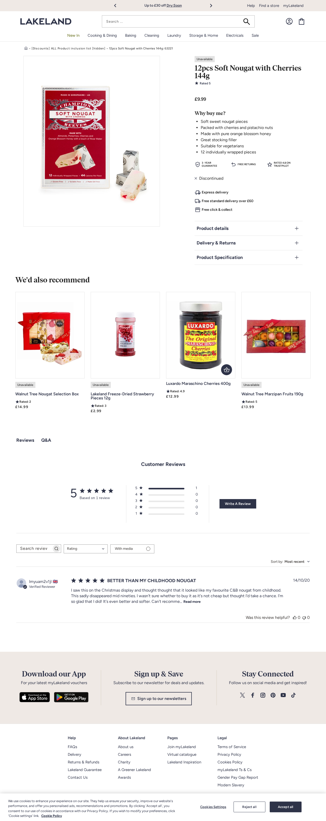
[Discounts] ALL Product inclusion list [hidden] (68, 48)
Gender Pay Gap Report (238, 777)
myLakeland (293, 5)
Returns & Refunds (83, 762)
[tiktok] (293, 695)
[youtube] (283, 695)
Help (251, 5)
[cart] (301, 21)
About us (125, 747)
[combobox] (178, 21)
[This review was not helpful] (304, 617)
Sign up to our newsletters (161, 698)
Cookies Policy (230, 762)
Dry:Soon (174, 5)
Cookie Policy (51, 816)
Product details (212, 228)
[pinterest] (273, 695)
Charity (124, 762)
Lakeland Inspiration (184, 762)
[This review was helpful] (294, 617)
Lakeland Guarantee (85, 769)
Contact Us (78, 777)
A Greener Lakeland (134, 769)
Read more (192, 602)
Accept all (285, 807)
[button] (118, 5)
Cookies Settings (213, 807)
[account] (289, 21)
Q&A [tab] (46, 440)
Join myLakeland (181, 747)
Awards (124, 777)
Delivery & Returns (216, 243)
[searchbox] (34, 549)
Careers (124, 754)
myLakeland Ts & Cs (235, 769)
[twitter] (242, 695)
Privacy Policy (229, 754)
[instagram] (263, 695)
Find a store (269, 5)
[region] (163, 807)
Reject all (249, 807)
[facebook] (253, 695)
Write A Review (238, 504)
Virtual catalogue (181, 754)
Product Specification (220, 257)
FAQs (72, 747)
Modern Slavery (231, 785)
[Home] (26, 48)
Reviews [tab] (25, 440)
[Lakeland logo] (45, 21)
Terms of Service (232, 747)
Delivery (74, 754)
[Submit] (248, 21)
